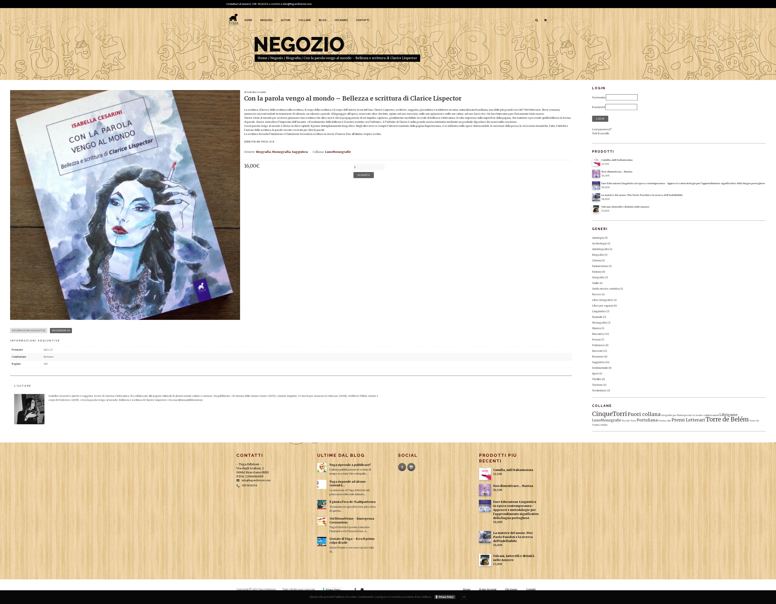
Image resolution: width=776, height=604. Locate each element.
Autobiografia (600, 249)
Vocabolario (599, 390)
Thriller (596, 379)
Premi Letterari (688, 420)
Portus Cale (664, 420)
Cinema (596, 260)
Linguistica (599, 311)
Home (248, 20)
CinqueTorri (609, 414)
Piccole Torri (629, 420)
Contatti (362, 20)
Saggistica (300, 152)
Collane (304, 20)
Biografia (293, 58)
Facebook (402, 467)
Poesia (596, 339)
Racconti (597, 350)
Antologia (598, 237)
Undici (604, 425)
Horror (596, 294)
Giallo (595, 283)
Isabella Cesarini (256, 92)
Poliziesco (598, 345)
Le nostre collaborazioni (706, 415)
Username (598, 97)
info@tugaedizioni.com (297, 3)
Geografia (598, 277)
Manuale (597, 316)
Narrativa (598, 333)
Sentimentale (600, 367)
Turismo (597, 384)
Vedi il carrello (600, 133)
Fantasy (597, 271)
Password (598, 107)
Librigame (728, 415)
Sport (595, 373)
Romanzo (598, 356)
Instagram (411, 467)
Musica (596, 328)
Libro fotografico (602, 299)
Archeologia (599, 243)
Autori (285, 20)
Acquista (363, 175)
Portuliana (647, 420)
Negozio (266, 20)
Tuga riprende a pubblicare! (349, 465)
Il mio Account (487, 589)
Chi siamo (341, 20)
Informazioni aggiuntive (28, 330)
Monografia (281, 152)
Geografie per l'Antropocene (676, 415)
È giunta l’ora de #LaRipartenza (352, 502)
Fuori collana (644, 414)
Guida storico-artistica (606, 288)
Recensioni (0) (61, 330)
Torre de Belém (727, 419)
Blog (322, 20)
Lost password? (602, 129)
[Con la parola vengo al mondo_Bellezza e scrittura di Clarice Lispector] (125, 205)
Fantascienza (600, 266)
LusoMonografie (338, 152)
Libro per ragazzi (602, 305)
